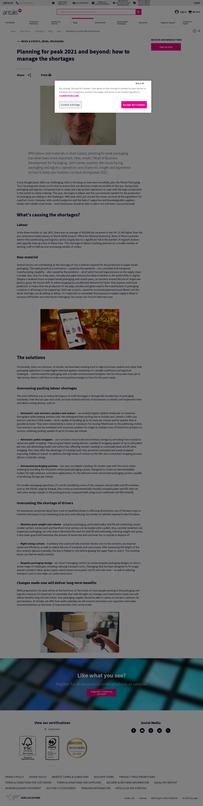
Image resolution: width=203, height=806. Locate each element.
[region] (103, 97)
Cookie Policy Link (69, 95)
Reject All (140, 83)
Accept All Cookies (134, 104)
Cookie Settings (70, 104)
